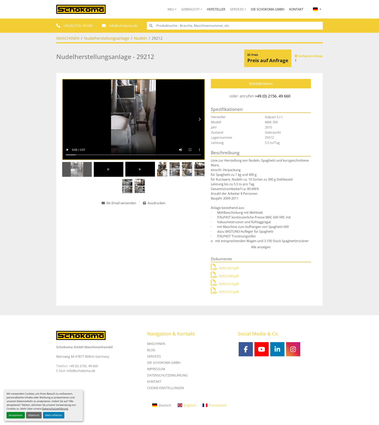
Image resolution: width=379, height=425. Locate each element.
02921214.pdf (229, 284)
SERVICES (154, 356)
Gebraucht (190, 9)
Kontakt (296, 9)
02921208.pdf (229, 276)
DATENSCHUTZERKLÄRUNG (167, 375)
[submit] (151, 26)
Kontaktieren (261, 83)
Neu (171, 9)
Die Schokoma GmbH (267, 9)
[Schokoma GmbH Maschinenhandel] (81, 335)
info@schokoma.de (123, 25)
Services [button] (237, 9)
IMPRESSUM (156, 369)
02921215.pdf (229, 292)
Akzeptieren (16, 415)
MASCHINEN (156, 344)
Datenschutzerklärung (55, 408)
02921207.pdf (229, 268)
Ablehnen (33, 415)
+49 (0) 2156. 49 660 (77, 25)
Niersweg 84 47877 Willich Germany (82, 356)
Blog (151, 350)
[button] (172, 9)
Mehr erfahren (53, 415)
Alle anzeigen (261, 247)
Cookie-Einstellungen (165, 388)
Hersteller (216, 9)
